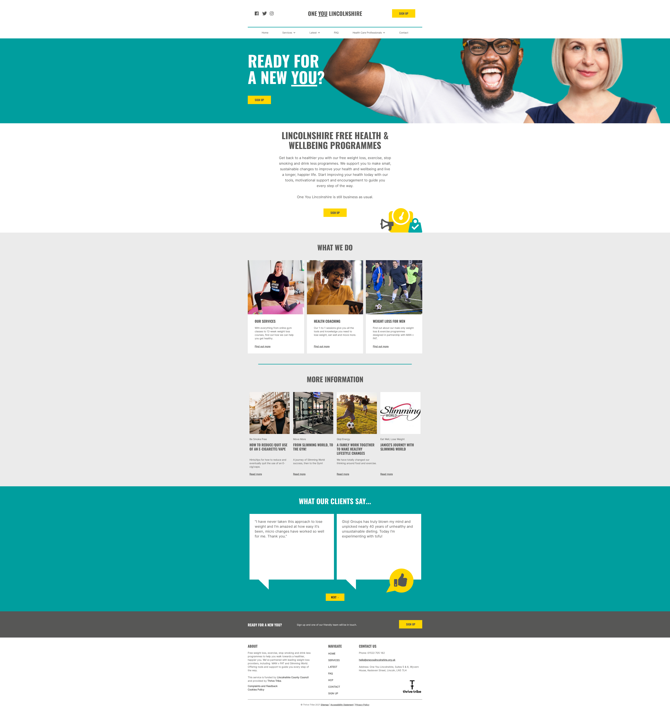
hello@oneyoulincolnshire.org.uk (377, 659)
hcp (330, 680)
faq (330, 673)
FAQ (336, 32)
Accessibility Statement (341, 704)
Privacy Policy (362, 704)
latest (332, 666)
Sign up (335, 213)
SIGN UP (403, 13)
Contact (403, 32)
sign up (410, 624)
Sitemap (325, 704)
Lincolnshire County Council (292, 677)
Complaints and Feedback (263, 686)
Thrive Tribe (274, 680)
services (334, 660)
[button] (289, 32)
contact (334, 686)
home (331, 653)
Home (265, 32)
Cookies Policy (256, 689)
